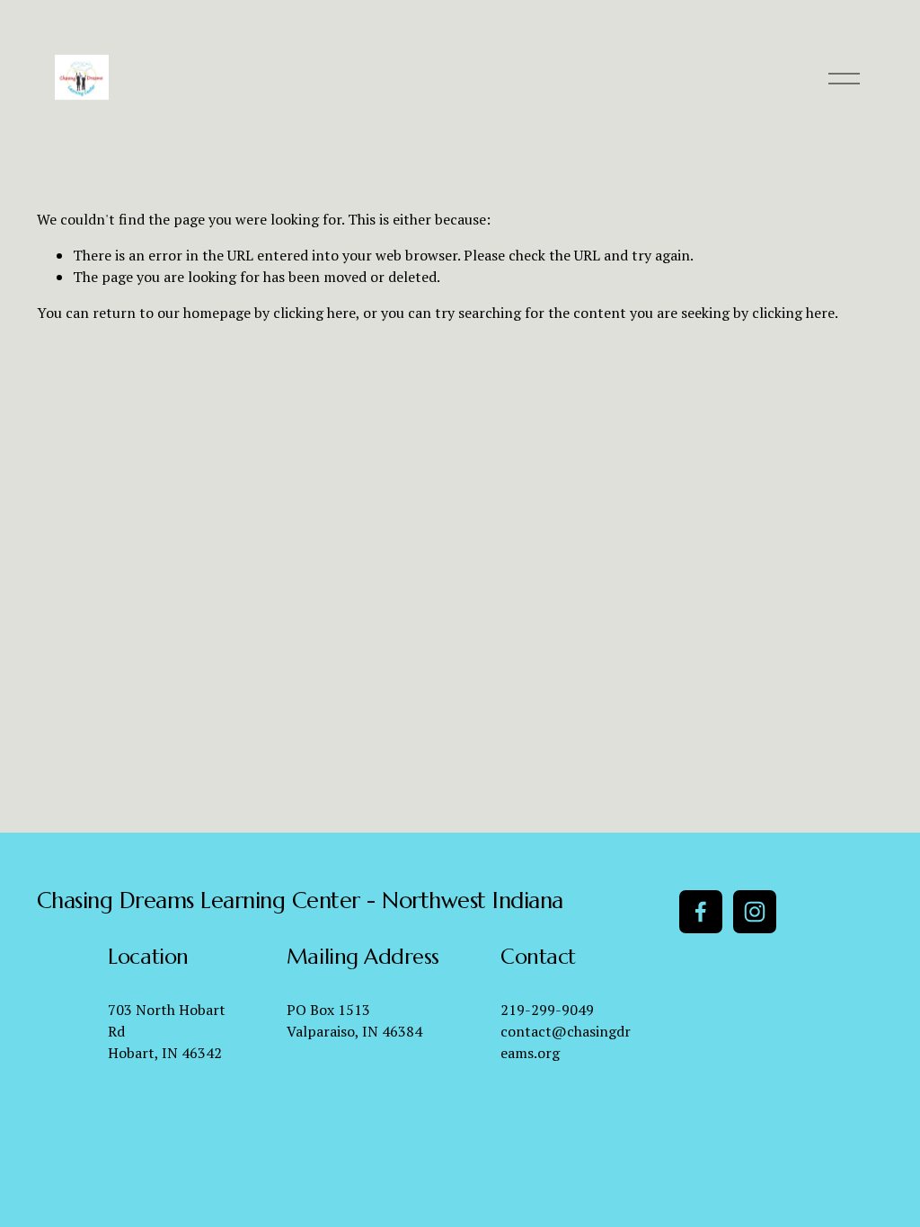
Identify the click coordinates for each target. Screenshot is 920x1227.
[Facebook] (700, 911)
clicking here (314, 312)
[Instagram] (754, 911)
